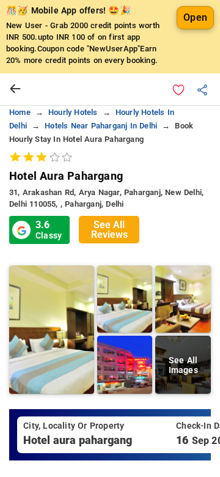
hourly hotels (73, 112)
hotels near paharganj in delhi (101, 125)
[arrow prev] (15, 89)
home (20, 112)
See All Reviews (109, 229)
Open (195, 17)
